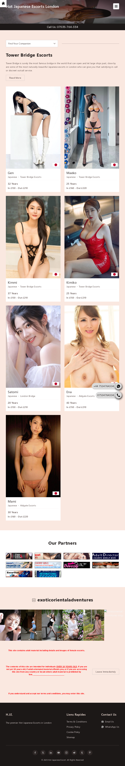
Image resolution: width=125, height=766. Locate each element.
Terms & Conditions (77, 721)
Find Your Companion (19, 43)
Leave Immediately (106, 671)
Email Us (109, 721)
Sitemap (71, 737)
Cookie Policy (73, 732)
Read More (15, 77)
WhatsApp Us (112, 727)
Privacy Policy (73, 727)
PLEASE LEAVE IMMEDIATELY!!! (48, 674)
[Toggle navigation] (116, 6)
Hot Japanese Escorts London (32, 6)
